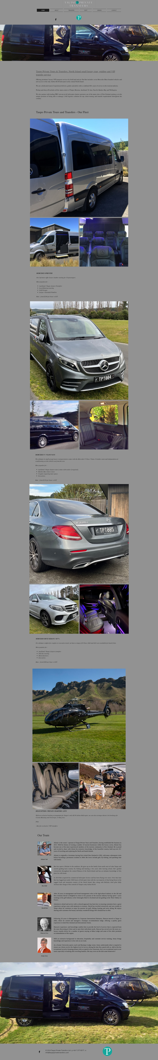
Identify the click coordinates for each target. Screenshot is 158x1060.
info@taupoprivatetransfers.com (57, 1052)
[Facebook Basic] (56, 19)
